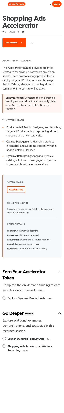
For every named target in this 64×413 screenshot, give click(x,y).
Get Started (12, 42)
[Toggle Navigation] (4, 4)
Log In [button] (57, 4)
